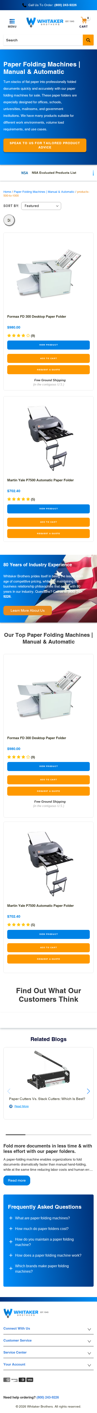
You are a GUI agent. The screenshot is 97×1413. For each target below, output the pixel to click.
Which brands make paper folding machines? (42, 1268)
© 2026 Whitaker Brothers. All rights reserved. (48, 1406)
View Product (48, 344)
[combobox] (48, 40)
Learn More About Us (28, 610)
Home (7, 191)
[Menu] (12, 21)
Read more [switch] (17, 1180)
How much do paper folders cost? (42, 1229)
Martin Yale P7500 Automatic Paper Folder (40, 480)
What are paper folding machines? (42, 1218)
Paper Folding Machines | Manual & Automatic (44, 191)
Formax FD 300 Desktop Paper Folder (36, 316)
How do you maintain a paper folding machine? (44, 1242)
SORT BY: (11, 206)
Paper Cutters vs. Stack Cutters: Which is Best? (47, 1099)
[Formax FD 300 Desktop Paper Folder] (48, 273)
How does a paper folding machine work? (48, 1255)
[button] (21, 499)
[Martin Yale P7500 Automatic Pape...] (48, 437)
